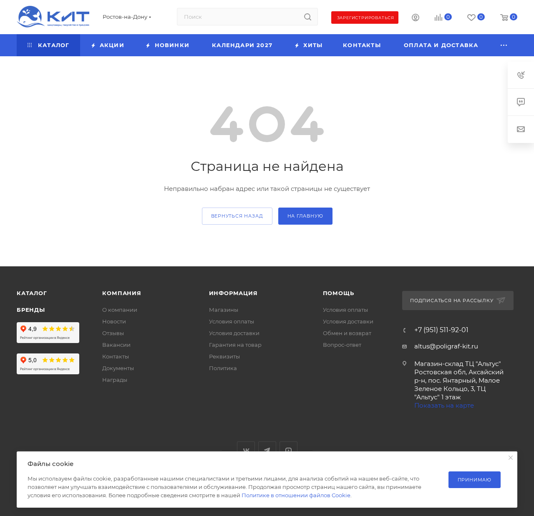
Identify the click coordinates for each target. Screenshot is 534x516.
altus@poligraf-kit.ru (446, 346)
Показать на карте (444, 405)
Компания (121, 293)
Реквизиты (224, 356)
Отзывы (113, 333)
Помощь (338, 293)
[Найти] (307, 16)
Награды (114, 379)
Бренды (31, 309)
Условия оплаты (231, 321)
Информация (233, 293)
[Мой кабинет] (415, 18)
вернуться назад (237, 216)
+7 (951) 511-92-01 (441, 330)
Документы (118, 368)
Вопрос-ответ (342, 344)
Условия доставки (234, 333)
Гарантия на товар (235, 344)
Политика (223, 368)
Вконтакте (246, 450)
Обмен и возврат (347, 333)
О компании (119, 309)
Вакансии (116, 344)
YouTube (288, 450)
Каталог (32, 293)
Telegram (267, 450)
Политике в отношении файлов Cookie (296, 495)
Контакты (115, 356)
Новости (114, 321)
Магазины (223, 309)
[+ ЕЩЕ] (504, 45)
